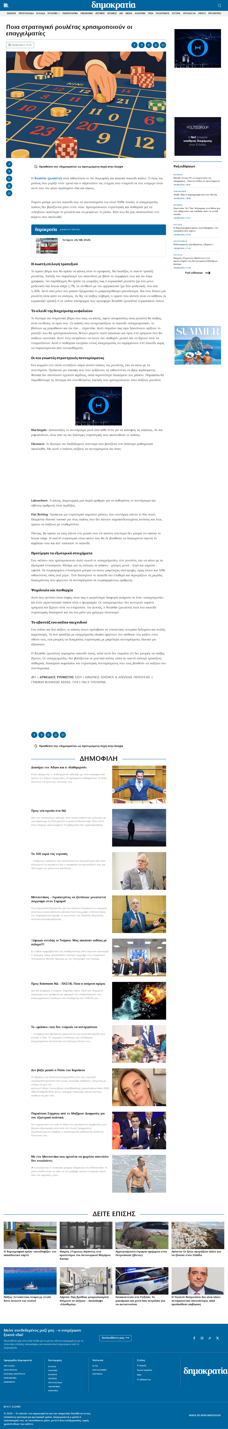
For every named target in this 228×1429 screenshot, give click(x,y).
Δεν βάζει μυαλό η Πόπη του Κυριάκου (58, 1070)
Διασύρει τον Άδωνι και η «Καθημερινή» (59, 767)
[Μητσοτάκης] (139, 1174)
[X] (142, 45)
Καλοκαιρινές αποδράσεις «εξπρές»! (193, 245)
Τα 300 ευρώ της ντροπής (49, 854)
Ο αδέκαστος (144, 1380)
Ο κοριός (141, 1365)
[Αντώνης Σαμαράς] (139, 914)
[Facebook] (134, 45)
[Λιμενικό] (30, 1281)
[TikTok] (210, 1338)
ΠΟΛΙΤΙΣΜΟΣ (180, 241)
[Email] (163, 45)
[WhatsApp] (156, 45)
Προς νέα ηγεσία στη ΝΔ (48, 811)
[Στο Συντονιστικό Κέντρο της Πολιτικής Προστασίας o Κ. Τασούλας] (139, 871)
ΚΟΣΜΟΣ (178, 175)
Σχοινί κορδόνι (144, 1370)
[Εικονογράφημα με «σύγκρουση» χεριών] (139, 1001)
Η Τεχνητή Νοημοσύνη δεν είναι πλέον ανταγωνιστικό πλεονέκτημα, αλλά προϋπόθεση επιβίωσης (196, 1301)
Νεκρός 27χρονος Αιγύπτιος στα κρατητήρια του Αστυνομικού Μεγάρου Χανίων (195, 261)
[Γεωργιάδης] (139, 784)
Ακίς (139, 1375)
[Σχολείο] (30, 1235)
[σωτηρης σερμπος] (139, 1130)
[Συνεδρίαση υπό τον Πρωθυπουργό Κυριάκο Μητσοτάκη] (139, 1044)
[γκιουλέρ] (139, 957)
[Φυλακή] (86, 1235)
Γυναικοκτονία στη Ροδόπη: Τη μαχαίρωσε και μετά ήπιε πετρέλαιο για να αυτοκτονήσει (140, 1301)
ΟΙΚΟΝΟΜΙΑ (180, 191)
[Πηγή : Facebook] (139, 1087)
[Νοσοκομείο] (86, 1281)
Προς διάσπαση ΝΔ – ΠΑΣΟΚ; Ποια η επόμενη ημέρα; (68, 983)
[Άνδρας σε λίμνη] (139, 828)
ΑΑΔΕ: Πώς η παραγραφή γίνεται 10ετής (195, 195)
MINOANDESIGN (211, 1415)
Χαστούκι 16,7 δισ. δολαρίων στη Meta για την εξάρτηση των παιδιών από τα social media (197, 211)
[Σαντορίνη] (198, 1235)
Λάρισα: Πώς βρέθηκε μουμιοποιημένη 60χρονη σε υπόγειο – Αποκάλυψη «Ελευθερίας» (84, 1301)
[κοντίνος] (198, 1281)
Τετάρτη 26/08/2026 (76, 240)
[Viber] (149, 45)
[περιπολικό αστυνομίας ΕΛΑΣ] (142, 1281)
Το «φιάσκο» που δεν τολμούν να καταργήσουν (64, 1027)
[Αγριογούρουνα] (142, 1235)
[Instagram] (202, 1338)
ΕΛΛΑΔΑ (178, 225)
